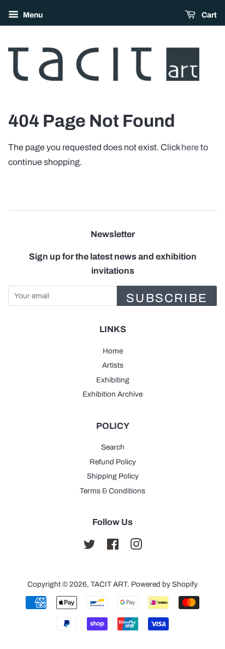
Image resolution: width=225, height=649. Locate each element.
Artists (112, 365)
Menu (32, 15)
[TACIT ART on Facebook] (112, 546)
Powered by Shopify (164, 584)
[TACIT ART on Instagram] (136, 546)
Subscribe (167, 298)
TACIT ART (109, 584)
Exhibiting (112, 380)
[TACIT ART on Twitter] (90, 546)
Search (113, 447)
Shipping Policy (113, 476)
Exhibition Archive (112, 394)
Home (113, 351)
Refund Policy (113, 462)
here (190, 147)
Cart (208, 15)
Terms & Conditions (112, 491)
